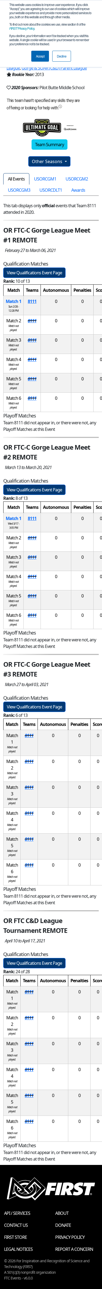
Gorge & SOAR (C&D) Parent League (54, 68)
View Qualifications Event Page (34, 273)
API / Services (17, 1213)
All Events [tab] (16, 179)
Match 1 (13, 301)
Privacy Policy (21, 28)
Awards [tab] (78, 190)
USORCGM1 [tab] (45, 179)
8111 (32, 301)
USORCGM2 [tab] (77, 179)
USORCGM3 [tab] (19, 190)
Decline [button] (61, 56)
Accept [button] (40, 56)
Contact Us (16, 1225)
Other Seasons (47, 161)
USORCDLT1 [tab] (50, 190)
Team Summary (49, 145)
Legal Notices (18, 1249)
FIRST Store (15, 1237)
